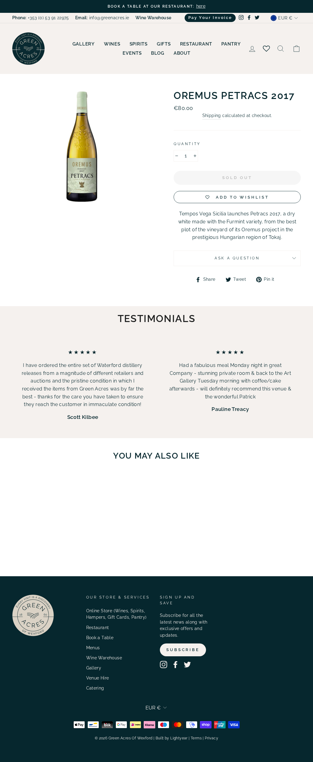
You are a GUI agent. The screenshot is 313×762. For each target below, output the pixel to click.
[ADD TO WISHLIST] (57, 483)
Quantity (187, 144)
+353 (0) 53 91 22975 (40, 17)
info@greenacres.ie (102, 17)
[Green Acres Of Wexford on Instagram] (163, 664)
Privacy (211, 738)
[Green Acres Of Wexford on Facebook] (175, 664)
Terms (196, 738)
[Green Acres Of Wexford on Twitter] (187, 664)
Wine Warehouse (104, 657)
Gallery (83, 44)
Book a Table (100, 637)
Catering (95, 688)
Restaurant (196, 44)
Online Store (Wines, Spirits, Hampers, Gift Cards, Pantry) (116, 614)
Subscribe (183, 649)
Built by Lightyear (172, 738)
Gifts (164, 44)
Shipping (211, 115)
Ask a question (237, 258)
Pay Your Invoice (210, 17)
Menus (93, 647)
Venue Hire (97, 678)
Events (132, 53)
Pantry (231, 44)
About (182, 53)
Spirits (139, 44)
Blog (157, 53)
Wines (112, 44)
